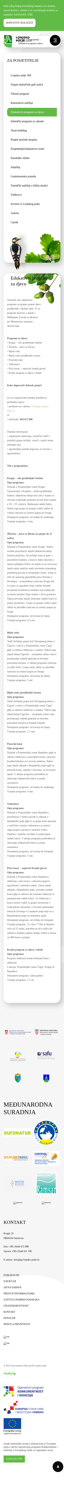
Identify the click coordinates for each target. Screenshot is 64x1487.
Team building (19, 130)
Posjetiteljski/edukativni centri (27, 148)
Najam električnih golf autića (27, 84)
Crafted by (10, 1373)
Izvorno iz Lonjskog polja (25, 203)
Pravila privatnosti (17, 1324)
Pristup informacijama (19, 1293)
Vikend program (20, 93)
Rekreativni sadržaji (22, 102)
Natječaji (10, 1281)
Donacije (10, 1318)
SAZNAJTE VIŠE (23, 14)
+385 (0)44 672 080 (19, 1246)
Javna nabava (13, 1287)
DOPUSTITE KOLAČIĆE (19, 22)
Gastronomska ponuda (23, 176)
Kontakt (9, 1312)
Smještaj (15, 167)
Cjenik (14, 222)
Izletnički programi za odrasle (27, 121)
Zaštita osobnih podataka (21, 1299)
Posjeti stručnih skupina (24, 139)
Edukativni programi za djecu (27, 112)
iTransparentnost (16, 1305)
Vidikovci (16, 194)
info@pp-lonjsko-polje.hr (26, 1259)
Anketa (15, 213)
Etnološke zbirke (20, 158)
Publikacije (11, 1275)
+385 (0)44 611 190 (22, 1251)
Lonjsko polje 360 (21, 75)
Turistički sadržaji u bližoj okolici (29, 185)
